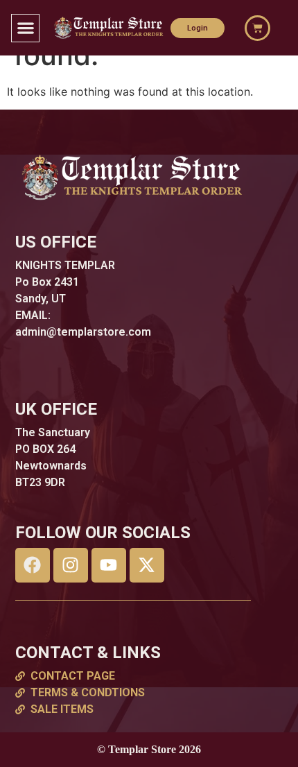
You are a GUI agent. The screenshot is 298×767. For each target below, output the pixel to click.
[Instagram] (70, 565)
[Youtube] (108, 565)
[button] (25, 28)
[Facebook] (32, 565)
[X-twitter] (147, 565)
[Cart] (257, 28)
